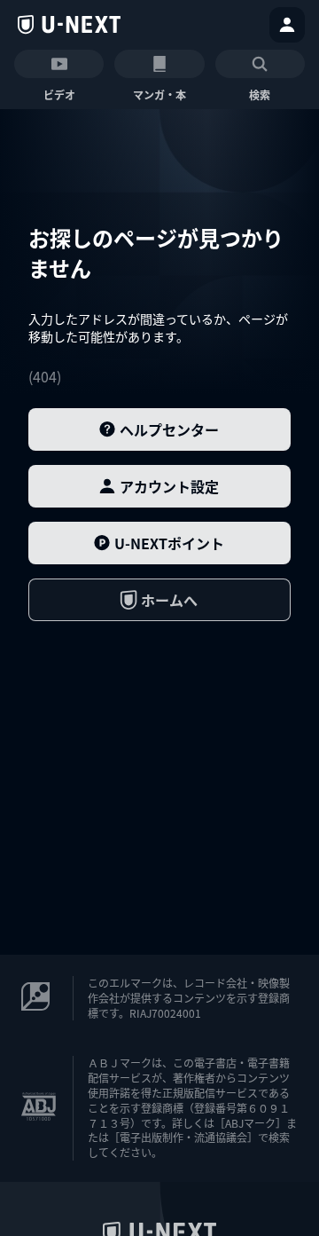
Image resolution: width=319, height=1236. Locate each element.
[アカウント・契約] (287, 25)
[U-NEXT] (69, 25)
